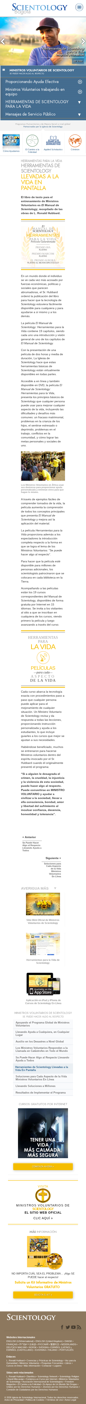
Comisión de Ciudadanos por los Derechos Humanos (32, 1389)
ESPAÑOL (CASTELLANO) (19, 1350)
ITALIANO (52, 1350)
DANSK (68, 1341)
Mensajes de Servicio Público (30, 114)
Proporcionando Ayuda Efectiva (32, 82)
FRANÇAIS (11, 1344)
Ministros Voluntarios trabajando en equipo (35, 92)
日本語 (32, 1344)
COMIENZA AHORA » (43, 1166)
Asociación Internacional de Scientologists (42, 1381)
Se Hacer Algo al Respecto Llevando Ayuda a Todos (42, 1059)
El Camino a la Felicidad (32, 150)
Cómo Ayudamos (11, 151)
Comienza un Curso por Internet (41, 1379)
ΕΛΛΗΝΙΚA (40, 1350)
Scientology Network (48, 1376)
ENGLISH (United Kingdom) (49, 1341)
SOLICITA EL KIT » (43, 1294)
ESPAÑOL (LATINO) (60, 1347)
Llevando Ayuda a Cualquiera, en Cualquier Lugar (42, 1033)
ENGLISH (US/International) (20, 1341)
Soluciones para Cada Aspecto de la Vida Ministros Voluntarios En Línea (41, 1078)
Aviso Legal (70, 1400)
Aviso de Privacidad (14, 1400)
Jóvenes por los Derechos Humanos (60, 1387)
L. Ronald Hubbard (15, 1360)
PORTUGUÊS (66, 1350)
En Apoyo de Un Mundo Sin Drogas (60, 1384)
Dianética (31, 1376)
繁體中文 (54, 1344)
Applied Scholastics (53, 149)
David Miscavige (16, 1379)
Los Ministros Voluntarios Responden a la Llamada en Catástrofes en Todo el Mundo (42, 1049)
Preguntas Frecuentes (52, 1363)
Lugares (58, 1365)
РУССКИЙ (43, 1344)
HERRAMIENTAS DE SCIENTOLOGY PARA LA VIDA (36, 104)
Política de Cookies (35, 1400)
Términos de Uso (54, 1400)
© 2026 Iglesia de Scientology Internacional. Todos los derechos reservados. (41, 1397)
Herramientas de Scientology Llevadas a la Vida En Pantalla (41, 1069)
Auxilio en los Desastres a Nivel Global (40, 1041)
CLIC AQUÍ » (43, 1218)
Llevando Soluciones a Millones (35, 1086)
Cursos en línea (14, 1365)
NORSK (33, 1347)
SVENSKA (43, 1347)
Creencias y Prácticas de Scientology (45, 1360)
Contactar (47, 1365)
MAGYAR (22, 1347)
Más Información (32, 1365)
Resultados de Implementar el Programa (41, 1092)
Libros (68, 1363)
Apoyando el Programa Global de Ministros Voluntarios (42, 1024)
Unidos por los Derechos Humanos (23, 1387)
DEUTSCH (11, 1347)
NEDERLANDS (68, 1344)
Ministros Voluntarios (29, 1363)
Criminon (75, 149)
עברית (23, 1344)
